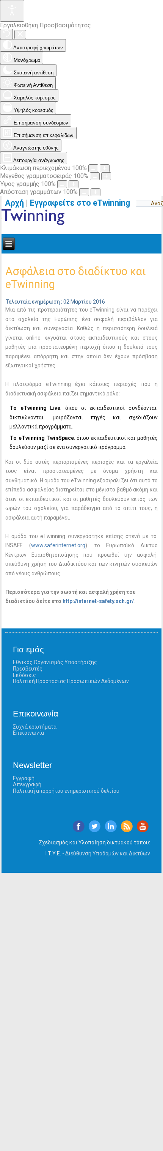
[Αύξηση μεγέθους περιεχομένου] (105, 168)
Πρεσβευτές (27, 669)
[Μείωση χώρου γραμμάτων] (84, 192)
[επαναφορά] (6, 34)
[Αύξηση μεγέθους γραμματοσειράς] (106, 176)
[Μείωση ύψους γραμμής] (62, 184)
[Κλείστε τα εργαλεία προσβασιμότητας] (20, 34)
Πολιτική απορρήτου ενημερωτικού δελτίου (66, 791)
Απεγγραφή (27, 784)
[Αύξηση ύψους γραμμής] (73, 184)
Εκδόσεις (24, 675)
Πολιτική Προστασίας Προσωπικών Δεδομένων (71, 681)
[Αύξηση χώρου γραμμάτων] (95, 192)
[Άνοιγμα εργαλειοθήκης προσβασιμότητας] (12, 11)
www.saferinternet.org (58, 545)
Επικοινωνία (28, 733)
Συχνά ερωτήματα (34, 727)
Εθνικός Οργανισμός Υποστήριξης (55, 662)
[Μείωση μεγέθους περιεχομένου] (93, 168)
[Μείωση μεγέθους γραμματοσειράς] (95, 176)
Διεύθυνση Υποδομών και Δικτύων (107, 853)
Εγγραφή (23, 778)
